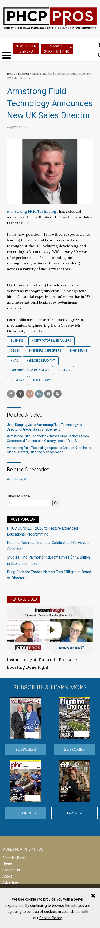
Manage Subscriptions (56, 48)
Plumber (64, 370)
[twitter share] (20, 394)
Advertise (10, 882)
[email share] (48, 394)
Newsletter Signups (26, 48)
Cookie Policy (50, 918)
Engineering (78, 350)
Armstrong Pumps (20, 479)
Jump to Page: (18, 496)
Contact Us (11, 870)
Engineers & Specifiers (45, 350)
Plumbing (17, 380)
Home (11, 73)
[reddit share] (30, 394)
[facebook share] (11, 394)
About (7, 876)
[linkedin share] (39, 394)
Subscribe (25, 749)
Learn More (74, 813)
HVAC (14, 360)
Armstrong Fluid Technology (32, 211)
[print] (57, 394)
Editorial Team (13, 858)
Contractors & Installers (51, 340)
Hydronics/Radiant (41, 360)
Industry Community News (30, 370)
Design (15, 350)
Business (24, 73)
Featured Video (23, 599)
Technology (42, 380)
